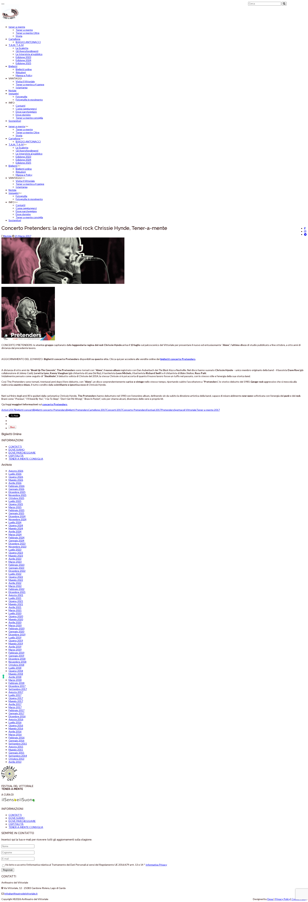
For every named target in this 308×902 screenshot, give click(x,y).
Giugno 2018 (16, 670)
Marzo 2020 (15, 625)
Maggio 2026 (16, 479)
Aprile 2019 (15, 646)
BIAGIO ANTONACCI (28, 42)
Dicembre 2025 (17, 492)
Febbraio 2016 (16, 737)
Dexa (270, 899)
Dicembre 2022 (17, 570)
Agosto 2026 (16, 470)
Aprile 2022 (15, 582)
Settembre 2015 (18, 743)
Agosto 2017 (16, 692)
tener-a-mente (17, 26)
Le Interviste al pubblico (29, 54)
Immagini (14, 93)
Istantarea (21, 87)
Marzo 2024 (15, 534)
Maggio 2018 (16, 673)
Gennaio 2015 (16, 752)
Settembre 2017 (18, 689)
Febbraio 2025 (16, 510)
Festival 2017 (153, 409)
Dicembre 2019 (17, 634)
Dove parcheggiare (26, 111)
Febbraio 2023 (16, 564)
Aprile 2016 (15, 731)
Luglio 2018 (15, 667)
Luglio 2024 (15, 522)
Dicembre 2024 (17, 516)
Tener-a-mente (24, 29)
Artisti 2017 (8, 409)
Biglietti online (24, 69)
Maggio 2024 (16, 528)
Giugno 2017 (16, 698)
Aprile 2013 (15, 761)
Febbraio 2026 (16, 485)
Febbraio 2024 (16, 537)
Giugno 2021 (16, 601)
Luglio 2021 (15, 598)
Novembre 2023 (17, 546)
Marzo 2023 (15, 561)
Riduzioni (21, 72)
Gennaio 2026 (16, 488)
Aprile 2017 (15, 704)
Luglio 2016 (15, 722)
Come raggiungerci (26, 108)
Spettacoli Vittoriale (185, 409)
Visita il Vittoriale (25, 81)
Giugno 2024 (16, 525)
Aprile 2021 (15, 607)
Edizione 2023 (23, 57)
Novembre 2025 (17, 495)
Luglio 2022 (15, 573)
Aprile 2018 (15, 676)
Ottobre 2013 (16, 758)
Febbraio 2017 (16, 710)
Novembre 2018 (17, 661)
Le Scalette (22, 48)
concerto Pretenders (54, 404)
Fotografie (21, 96)
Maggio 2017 (16, 701)
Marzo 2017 (15, 707)
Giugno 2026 (16, 476)
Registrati (8, 870)
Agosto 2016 (16, 719)
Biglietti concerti (24, 409)
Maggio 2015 (16, 749)
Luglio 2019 (15, 637)
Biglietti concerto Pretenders (49, 409)
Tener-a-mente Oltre (27, 32)
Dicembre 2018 (17, 658)
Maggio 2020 (16, 619)
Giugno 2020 (16, 616)
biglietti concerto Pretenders (177, 359)
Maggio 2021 (16, 604)
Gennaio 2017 (16, 713)
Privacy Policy (282, 899)
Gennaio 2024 (16, 540)
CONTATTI (15, 446)
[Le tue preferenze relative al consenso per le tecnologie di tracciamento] (3, 676)
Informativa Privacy (156, 864)
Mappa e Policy (24, 75)
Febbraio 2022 (16, 589)
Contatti (20, 105)
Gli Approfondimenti (27, 51)
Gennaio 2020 (16, 631)
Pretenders (167, 409)
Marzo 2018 (15, 679)
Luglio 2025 (15, 501)
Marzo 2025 (15, 507)
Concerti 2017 (114, 409)
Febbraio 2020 (16, 628)
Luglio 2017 (15, 695)
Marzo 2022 (15, 585)
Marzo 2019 (15, 649)
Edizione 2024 (23, 60)
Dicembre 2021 (17, 592)
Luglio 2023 (15, 549)
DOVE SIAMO (17, 449)
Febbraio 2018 (16, 682)
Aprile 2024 (15, 531)
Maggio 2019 (16, 643)
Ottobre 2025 (16, 498)
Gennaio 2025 (16, 513)
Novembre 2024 (17, 519)
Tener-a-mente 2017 (208, 409)
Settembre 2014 (18, 755)
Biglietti (13, 66)
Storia (19, 35)
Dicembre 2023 (17, 543)
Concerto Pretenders (134, 409)
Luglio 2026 (15, 473)
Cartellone (14, 38)
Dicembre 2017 (17, 686)
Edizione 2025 (23, 63)
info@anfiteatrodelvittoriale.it (21, 893)
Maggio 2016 (16, 728)
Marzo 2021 (15, 610)
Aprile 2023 (15, 558)
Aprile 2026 (15, 482)
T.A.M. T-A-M (16, 45)
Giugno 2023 (16, 552)
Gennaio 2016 (16, 740)
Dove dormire (23, 114)
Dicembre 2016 (17, 716)
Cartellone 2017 (97, 409)
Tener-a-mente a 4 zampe (30, 84)
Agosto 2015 (16, 746)
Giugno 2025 (16, 504)
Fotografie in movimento (29, 99)
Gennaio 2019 (16, 655)
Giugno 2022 (16, 576)
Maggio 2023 (16, 555)
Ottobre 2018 (16, 664)
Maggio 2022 (16, 579)
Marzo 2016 (15, 734)
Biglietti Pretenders (77, 409)
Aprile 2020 (15, 622)
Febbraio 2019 (16, 652)
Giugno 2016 (16, 725)
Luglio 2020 (15, 613)
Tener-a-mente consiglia (29, 117)
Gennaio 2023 (16, 567)
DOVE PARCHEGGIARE (22, 452)
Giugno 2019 (16, 640)
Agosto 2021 (16, 595)
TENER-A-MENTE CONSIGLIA (26, 458)
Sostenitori (15, 120)
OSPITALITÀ (16, 455)
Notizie (12, 90)
